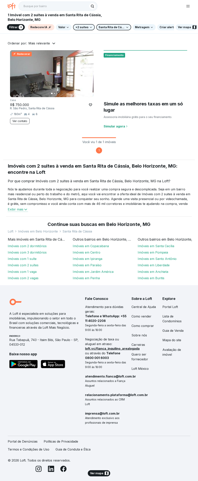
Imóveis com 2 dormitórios (27, 246)
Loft (10, 231)
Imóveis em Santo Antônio (157, 259)
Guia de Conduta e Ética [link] (72, 449)
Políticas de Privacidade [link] (61, 441)
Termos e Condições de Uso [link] (28, 449)
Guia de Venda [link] (172, 331)
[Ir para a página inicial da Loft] (13, 6)
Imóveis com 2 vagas (23, 278)
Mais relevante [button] (39, 43)
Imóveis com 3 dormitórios (27, 252)
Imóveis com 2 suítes (23, 265)
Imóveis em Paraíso (87, 265)
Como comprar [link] (142, 326)
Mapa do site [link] (171, 340)
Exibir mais (15, 209)
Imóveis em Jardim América (93, 272)
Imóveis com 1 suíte (22, 259)
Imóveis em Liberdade (154, 265)
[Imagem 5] (62, 93)
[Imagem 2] (54, 93)
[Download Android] (23, 365)
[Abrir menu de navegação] (188, 6)
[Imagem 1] (52, 93)
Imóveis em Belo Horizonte (38, 231)
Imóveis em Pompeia (153, 252)
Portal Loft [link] (170, 307)
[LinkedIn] (51, 469)
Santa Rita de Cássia (77, 231)
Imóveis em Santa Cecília (156, 246)
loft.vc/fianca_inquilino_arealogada (112, 348)
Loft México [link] (140, 369)
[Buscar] (92, 6)
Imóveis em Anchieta (153, 272)
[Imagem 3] (57, 93)
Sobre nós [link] (139, 335)
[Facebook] (63, 469)
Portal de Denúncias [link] (23, 441)
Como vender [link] (141, 316)
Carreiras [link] (138, 345)
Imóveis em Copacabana (91, 246)
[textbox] (58, 6)
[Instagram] (39, 469)
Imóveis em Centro (86, 252)
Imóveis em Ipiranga (87, 259)
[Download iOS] (53, 365)
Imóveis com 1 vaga (22, 272)
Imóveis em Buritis (151, 278)
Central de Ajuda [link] (143, 307)
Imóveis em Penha (86, 278)
